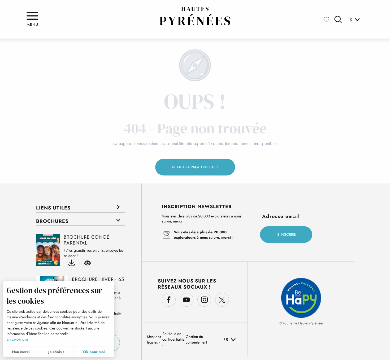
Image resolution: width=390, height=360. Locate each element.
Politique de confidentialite (173, 336)
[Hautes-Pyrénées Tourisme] (195, 16)
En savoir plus (18, 339)
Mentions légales (154, 339)
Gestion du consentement (196, 339)
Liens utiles (53, 207)
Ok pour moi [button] (94, 351)
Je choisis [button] (56, 351)
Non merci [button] (21, 351)
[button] (338, 19)
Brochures (52, 221)
